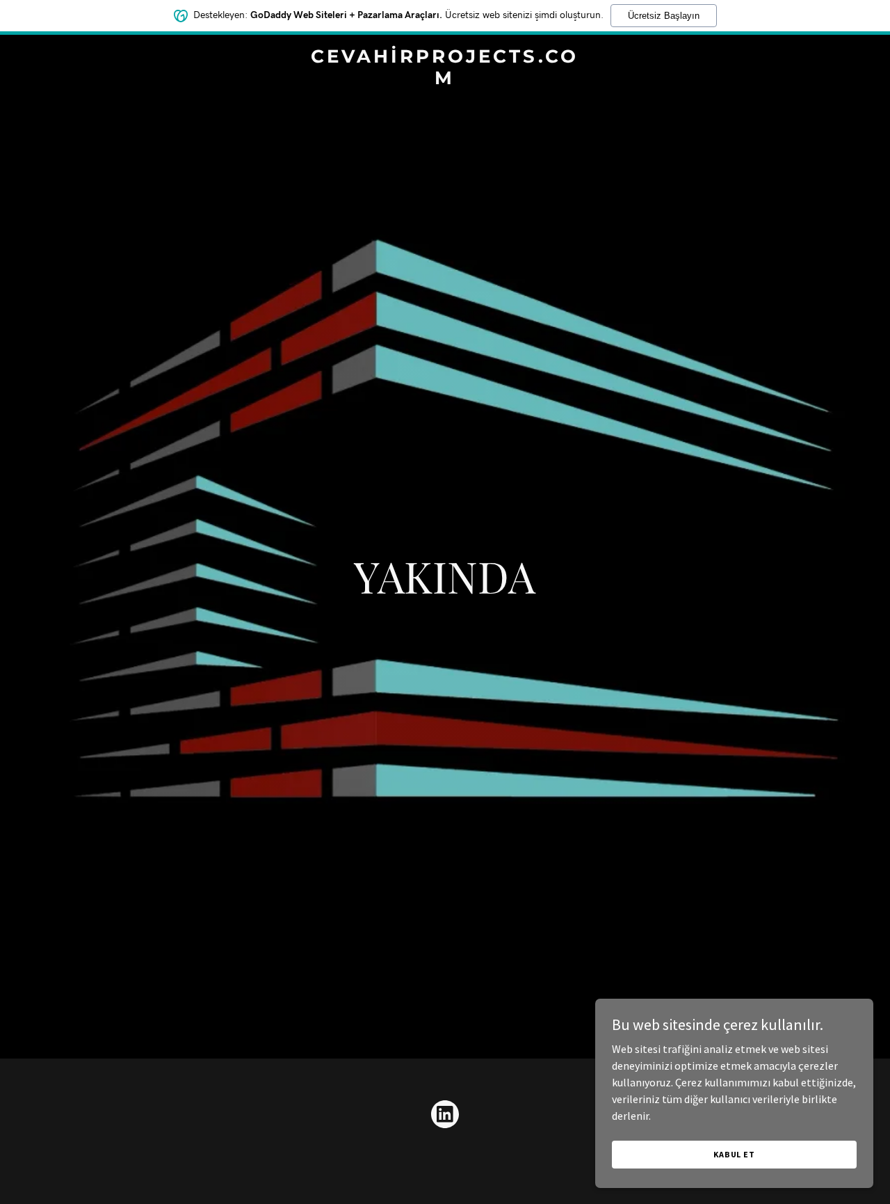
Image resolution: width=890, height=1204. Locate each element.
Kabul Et (734, 1154)
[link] (445, 80)
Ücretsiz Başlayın (663, 15)
